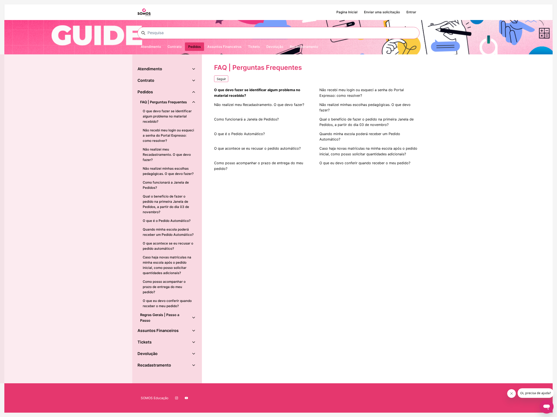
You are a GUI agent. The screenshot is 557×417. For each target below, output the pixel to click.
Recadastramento (304, 47)
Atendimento (151, 47)
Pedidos (194, 47)
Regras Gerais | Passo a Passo (159, 318)
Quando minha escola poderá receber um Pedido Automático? (359, 137)
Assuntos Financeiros (224, 47)
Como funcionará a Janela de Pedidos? (246, 119)
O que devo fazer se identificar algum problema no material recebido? (257, 93)
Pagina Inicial (346, 12)
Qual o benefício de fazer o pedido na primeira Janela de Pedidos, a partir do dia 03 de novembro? (366, 122)
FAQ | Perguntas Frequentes (163, 102)
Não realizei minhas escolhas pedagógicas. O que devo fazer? (365, 107)
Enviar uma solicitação (382, 12)
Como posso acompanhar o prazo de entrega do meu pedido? (258, 166)
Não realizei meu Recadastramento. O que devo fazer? (259, 104)
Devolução (274, 47)
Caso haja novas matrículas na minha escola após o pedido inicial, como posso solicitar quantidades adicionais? (368, 151)
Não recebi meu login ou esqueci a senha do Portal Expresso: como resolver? (361, 93)
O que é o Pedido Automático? (239, 134)
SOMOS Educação (154, 398)
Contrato (175, 47)
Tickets (254, 47)
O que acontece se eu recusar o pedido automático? (257, 148)
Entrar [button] (411, 12)
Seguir (221, 79)
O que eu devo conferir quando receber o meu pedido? (364, 163)
